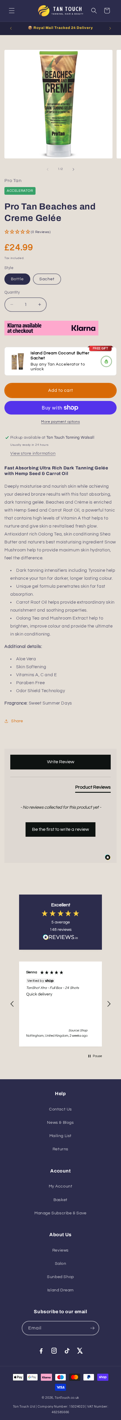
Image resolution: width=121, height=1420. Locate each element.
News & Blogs (60, 1123)
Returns (60, 1149)
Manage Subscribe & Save (60, 1213)
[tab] (93, 788)
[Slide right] (73, 169)
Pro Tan (12, 180)
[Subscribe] (92, 1328)
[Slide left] (47, 169)
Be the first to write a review (60, 829)
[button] (11, 10)
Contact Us (60, 1109)
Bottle (17, 279)
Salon (60, 1264)
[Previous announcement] (10, 28)
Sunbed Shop (60, 1277)
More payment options (60, 422)
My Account (61, 1186)
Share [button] (17, 721)
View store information (33, 453)
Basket (60, 1200)
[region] (60, 1004)
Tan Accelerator (64, 364)
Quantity (12, 292)
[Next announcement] (110, 28)
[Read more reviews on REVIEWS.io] (60, 938)
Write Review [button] (60, 761)
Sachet (47, 279)
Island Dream (60, 1290)
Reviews (60, 1250)
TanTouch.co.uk (67, 1397)
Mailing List (60, 1136)
